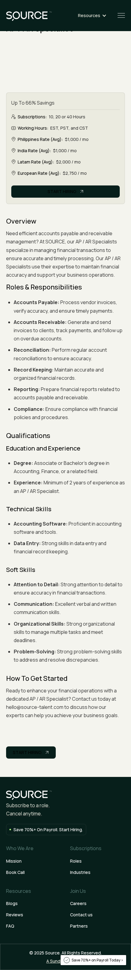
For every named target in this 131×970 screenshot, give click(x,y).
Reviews (14, 915)
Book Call (15, 872)
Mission (14, 861)
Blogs (12, 903)
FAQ (10, 926)
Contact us (81, 915)
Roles (76, 861)
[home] (29, 15)
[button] (95, 15)
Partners (79, 926)
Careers (78, 903)
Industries (80, 872)
